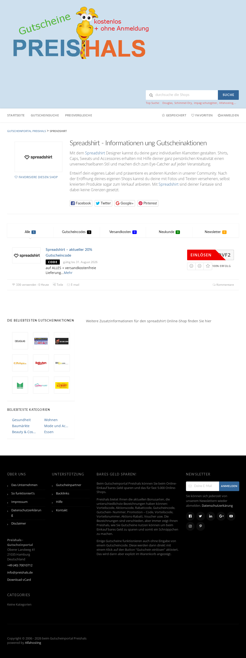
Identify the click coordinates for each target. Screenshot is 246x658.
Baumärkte (21, 426)
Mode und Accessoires (57, 426)
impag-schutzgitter (205, 103)
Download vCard (19, 580)
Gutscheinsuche (45, 115)
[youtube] (231, 516)
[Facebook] (190, 516)
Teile (59, 285)
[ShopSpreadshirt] (38, 156)
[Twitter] (200, 516)
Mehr (68, 272)
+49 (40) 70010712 (19, 565)
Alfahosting (226, 103)
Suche (228, 95)
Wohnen (51, 420)
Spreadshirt (95, 153)
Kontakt (62, 510)
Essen (49, 432)
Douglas (167, 103)
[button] (81, 203)
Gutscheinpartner (68, 485)
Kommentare (225, 285)
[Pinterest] (200, 526)
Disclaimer (18, 523)
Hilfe (59, 502)
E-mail (74, 285)
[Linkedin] (210, 516)
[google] (221, 516)
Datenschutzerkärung (217, 506)
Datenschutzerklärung (26, 512)
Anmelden (230, 115)
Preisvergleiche (78, 115)
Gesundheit (21, 420)
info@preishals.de (20, 572)
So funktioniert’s (23, 493)
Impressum (19, 502)
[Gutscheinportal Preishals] (79, 32)
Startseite (16, 115)
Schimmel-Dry (183, 103)
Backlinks (62, 493)
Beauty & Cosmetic (24, 432)
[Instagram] (190, 526)
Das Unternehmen (24, 485)
